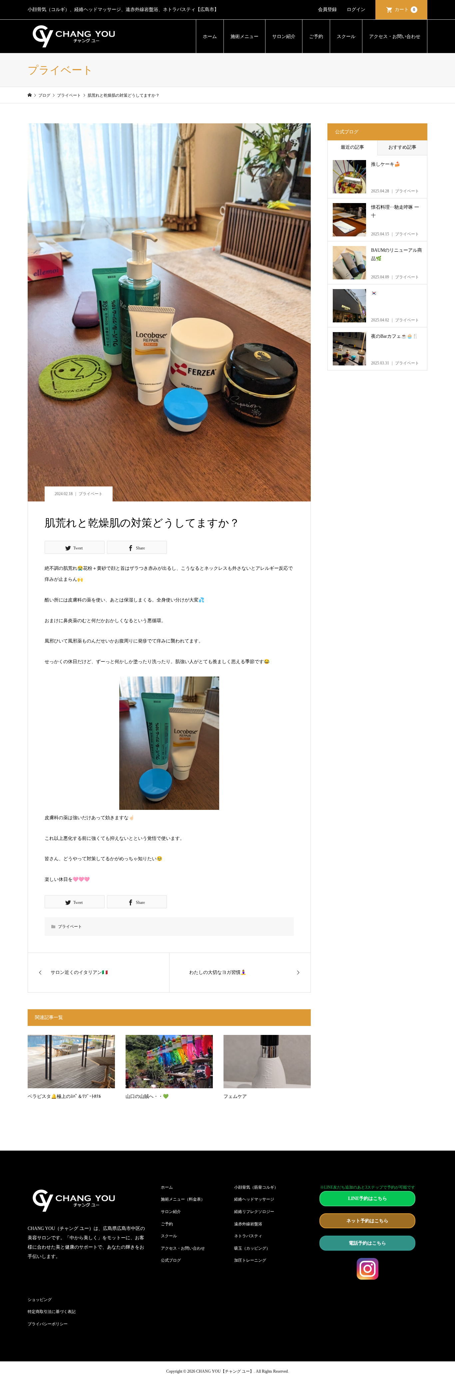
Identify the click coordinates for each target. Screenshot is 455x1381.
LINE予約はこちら (367, 1198)
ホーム (210, 36)
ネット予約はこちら (367, 1220)
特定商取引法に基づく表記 (52, 1311)
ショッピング (40, 1299)
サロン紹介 (283, 36)
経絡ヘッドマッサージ (254, 1199)
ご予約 (316, 36)
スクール (346, 36)
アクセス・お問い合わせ (394, 36)
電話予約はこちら (367, 1243)
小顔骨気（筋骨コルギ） (256, 1187)
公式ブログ (171, 1260)
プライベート (91, 493)
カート (405, 9)
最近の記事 (352, 147)
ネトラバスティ (248, 1236)
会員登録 (327, 9)
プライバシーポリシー (48, 1324)
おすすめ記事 (402, 147)
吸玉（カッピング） (252, 1248)
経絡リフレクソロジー (254, 1211)
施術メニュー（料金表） (183, 1199)
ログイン (356, 9)
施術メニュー (244, 36)
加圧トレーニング (250, 1260)
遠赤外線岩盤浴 (248, 1224)
